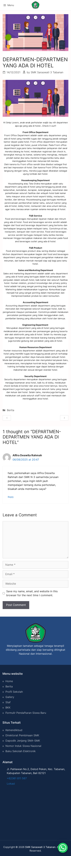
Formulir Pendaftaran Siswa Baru (25, 712)
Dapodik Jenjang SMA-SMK (22, 740)
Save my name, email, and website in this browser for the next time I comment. (32, 593)
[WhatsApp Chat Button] (63, 848)
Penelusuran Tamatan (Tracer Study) (7, 418)
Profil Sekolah (14, 691)
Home (9, 681)
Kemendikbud (13, 730)
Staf (8, 702)
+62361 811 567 (17, 778)
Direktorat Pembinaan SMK (22, 735)
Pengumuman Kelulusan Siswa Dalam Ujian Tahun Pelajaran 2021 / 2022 (64, 418)
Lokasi (11, 783)
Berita (10, 410)
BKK (7, 707)
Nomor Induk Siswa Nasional (23, 745)
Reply (11, 497)
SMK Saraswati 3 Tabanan (40, 847)
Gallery (9, 697)
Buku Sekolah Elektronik (20, 751)
